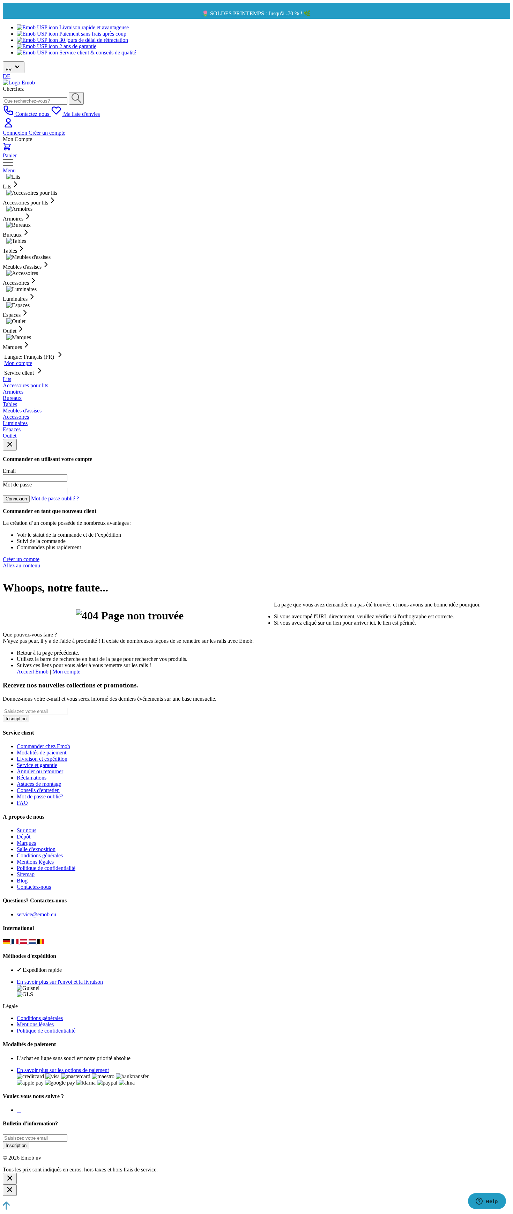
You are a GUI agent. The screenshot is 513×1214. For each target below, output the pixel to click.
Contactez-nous (34, 887)
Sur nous (26, 830)
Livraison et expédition (42, 759)
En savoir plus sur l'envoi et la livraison (60, 982)
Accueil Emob (33, 672)
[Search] (76, 98)
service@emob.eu (36, 914)
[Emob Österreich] (24, 942)
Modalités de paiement (41, 752)
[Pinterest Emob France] (20, 1110)
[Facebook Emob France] (17, 1110)
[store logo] (19, 82)
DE (6, 76)
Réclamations (31, 778)
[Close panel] (10, 444)
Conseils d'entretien (38, 790)
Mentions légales (35, 862)
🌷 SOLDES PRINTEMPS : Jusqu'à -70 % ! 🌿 (256, 13)
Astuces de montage (39, 784)
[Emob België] (41, 942)
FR (9, 69)
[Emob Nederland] (33, 942)
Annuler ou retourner (40, 771)
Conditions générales (40, 855)
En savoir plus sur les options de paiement (63, 1070)
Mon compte (18, 363)
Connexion (16, 133)
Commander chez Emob (43, 746)
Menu (9, 170)
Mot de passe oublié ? (55, 498)
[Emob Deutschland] (7, 942)
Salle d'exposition (36, 849)
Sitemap (26, 874)
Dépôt (23, 837)
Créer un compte (47, 133)
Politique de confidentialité (46, 868)
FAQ (22, 803)
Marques (26, 843)
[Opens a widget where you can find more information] (487, 1202)
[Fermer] (10, 1178)
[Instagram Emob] (19, 1110)
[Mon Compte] (8, 126)
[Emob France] (16, 942)
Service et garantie (37, 765)
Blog (22, 881)
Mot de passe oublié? (40, 796)
